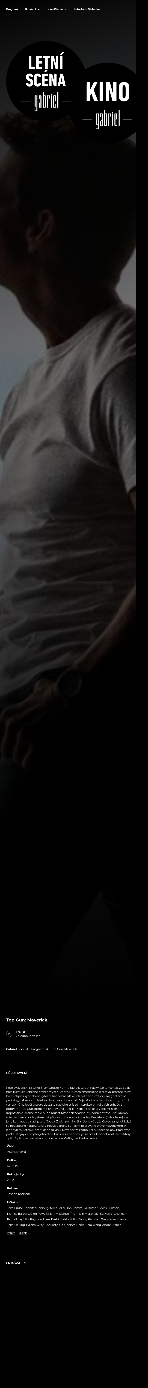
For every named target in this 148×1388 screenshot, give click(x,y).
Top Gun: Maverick (64, 1049)
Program (12, 9)
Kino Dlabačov (57, 9)
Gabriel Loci (32, 9)
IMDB (23, 1233)
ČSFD (11, 1233)
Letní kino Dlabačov (87, 9)
